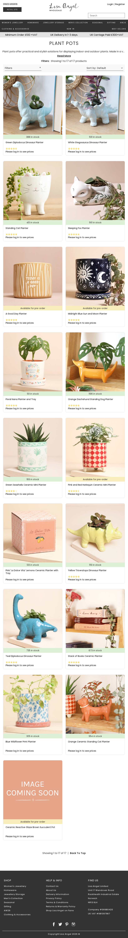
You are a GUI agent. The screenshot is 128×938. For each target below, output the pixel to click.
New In (70, 29)
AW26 (123, 23)
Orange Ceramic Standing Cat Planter (89, 741)
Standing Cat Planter (17, 228)
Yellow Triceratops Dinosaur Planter (87, 570)
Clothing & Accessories (15, 29)
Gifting (111, 23)
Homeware (33, 23)
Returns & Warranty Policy (61, 906)
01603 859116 (10, 4)
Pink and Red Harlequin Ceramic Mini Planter (92, 484)
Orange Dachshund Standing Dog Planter (90, 399)
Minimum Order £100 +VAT (21, 35)
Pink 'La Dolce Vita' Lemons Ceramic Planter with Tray (32, 572)
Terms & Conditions (57, 902)
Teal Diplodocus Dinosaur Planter (23, 656)
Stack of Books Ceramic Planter (85, 656)
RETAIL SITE (12, 9)
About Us (51, 890)
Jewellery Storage (53, 23)
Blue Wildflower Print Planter (21, 741)
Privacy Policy (54, 898)
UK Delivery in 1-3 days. (64, 35)
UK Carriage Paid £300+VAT (106, 35)
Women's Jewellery (12, 23)
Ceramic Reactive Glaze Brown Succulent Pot (30, 827)
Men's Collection (78, 23)
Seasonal (97, 23)
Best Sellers (119, 29)
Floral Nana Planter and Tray (21, 399)
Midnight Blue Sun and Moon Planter (87, 313)
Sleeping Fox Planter (79, 228)
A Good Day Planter (16, 313)
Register (120, 4)
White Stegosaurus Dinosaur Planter (87, 142)
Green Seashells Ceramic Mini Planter (26, 484)
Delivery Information (57, 894)
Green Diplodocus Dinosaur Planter (24, 142)
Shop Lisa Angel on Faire (60, 910)
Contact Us (52, 886)
